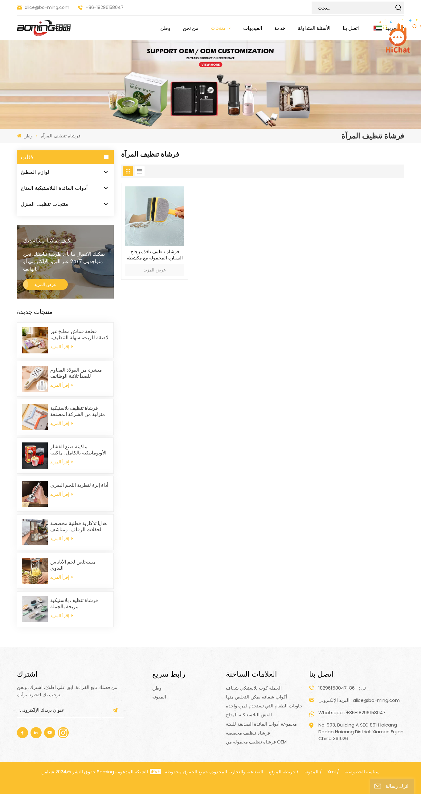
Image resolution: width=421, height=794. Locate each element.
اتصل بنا (351, 28)
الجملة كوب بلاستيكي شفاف (254, 688)
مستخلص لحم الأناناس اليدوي (73, 565)
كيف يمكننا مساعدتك (47, 240)
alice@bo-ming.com (47, 7)
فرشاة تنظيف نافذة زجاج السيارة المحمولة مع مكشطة (155, 255)
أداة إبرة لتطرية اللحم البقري (79, 485)
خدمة (279, 28)
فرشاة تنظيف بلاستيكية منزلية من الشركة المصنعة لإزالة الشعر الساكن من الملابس (77, 411)
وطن (165, 28)
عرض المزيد (45, 284)
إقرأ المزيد (60, 347)
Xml (331, 771)
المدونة (159, 697)
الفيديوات (252, 28)
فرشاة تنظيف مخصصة (248, 733)
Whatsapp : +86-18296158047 (352, 712)
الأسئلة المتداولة (314, 28)
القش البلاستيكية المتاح (249, 714)
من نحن (190, 28)
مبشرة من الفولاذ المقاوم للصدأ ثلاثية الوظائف (76, 373)
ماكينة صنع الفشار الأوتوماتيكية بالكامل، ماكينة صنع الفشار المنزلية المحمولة (78, 450)
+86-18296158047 (105, 7)
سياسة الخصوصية (362, 771)
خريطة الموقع (282, 771)
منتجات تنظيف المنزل (44, 204)
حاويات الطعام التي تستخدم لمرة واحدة (264, 705)
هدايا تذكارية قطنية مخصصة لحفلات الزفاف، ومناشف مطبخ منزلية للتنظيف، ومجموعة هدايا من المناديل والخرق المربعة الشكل (78, 526)
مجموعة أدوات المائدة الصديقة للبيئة (261, 724)
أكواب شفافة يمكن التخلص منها (256, 697)
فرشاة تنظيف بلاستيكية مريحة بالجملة (74, 603)
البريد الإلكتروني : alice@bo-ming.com (359, 700)
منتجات (219, 28)
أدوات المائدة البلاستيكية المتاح (54, 188)
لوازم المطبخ (35, 172)
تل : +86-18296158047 (342, 688)
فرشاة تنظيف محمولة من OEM (256, 742)
